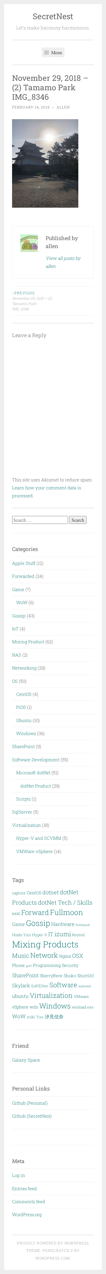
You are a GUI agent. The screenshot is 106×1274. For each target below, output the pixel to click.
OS (15, 681)
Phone (18, 965)
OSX (77, 955)
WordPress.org (27, 1214)
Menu (56, 52)
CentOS (24, 694)
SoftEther (39, 985)
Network (44, 955)
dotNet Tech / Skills (65, 902)
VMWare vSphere (34, 851)
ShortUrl (85, 975)
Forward (35, 912)
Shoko (70, 975)
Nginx (65, 956)
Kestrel (78, 934)
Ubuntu (24, 720)
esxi (16, 913)
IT (50, 934)
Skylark (21, 985)
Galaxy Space (26, 1060)
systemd (84, 986)
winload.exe (83, 1007)
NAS (16, 655)
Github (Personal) (30, 1103)
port (29, 966)
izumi (62, 934)
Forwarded (23, 576)
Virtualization (26, 825)
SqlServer (22, 812)
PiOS (21, 707)
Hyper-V (39, 934)
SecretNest (53, 16)
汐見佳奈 (54, 1016)
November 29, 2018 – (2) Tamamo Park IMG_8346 (32, 301)
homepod (83, 925)
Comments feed (28, 1201)
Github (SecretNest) (32, 1116)
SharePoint (23, 746)
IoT (15, 629)
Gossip (19, 616)
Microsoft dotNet (33, 772)
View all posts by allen (63, 262)
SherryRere (51, 975)
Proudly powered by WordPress (53, 1243)
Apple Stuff (23, 563)
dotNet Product (35, 786)
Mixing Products (45, 944)
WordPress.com (52, 1258)
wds (33, 1007)
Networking (24, 668)
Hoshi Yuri (21, 934)
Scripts (23, 799)
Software (63, 984)
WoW (21, 602)
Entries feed (24, 1188)
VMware (81, 996)
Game (18, 589)
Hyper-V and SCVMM (38, 838)
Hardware (62, 924)
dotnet (50, 892)
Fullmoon (66, 912)
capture (19, 893)
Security (70, 965)
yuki (31, 1016)
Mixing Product (28, 642)
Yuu (40, 1016)
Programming (47, 965)
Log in (18, 1175)
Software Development (35, 760)
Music (20, 955)
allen (63, 107)
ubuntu (20, 996)
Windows (26, 733)
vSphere (20, 1007)
